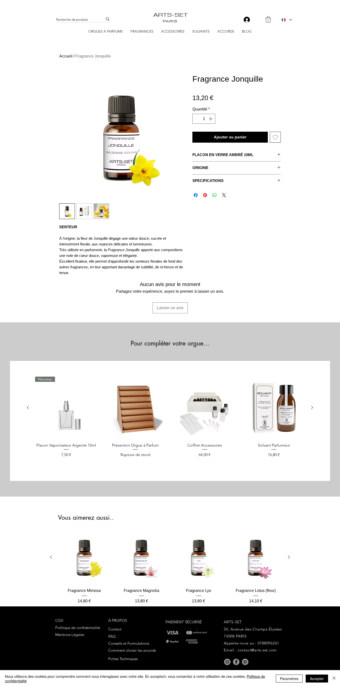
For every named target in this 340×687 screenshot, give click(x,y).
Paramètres (289, 678)
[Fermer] (334, 678)
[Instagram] (227, 662)
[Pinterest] (245, 662)
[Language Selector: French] (286, 19)
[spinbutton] (204, 118)
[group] (170, 419)
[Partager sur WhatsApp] (215, 195)
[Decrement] (196, 118)
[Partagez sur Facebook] (196, 195)
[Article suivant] (312, 407)
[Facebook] (236, 662)
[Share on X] (224, 195)
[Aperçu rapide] (135, 408)
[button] (268, 19)
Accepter (317, 678)
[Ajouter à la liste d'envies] (275, 137)
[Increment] (211, 118)
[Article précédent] (28, 407)
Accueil (65, 56)
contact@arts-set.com (257, 650)
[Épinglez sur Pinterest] (205, 195)
